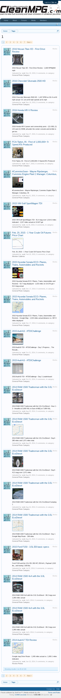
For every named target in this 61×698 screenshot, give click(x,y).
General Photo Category (21, 75)
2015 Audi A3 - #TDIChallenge (26, 331)
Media (33, 20)
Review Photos (17, 663)
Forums (24, 20)
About (15, 20)
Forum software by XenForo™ (12, 692)
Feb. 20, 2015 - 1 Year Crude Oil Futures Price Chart (31, 252)
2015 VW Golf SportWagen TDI (27, 203)
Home (6, 20)
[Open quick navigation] (58, 31)
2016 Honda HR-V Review (25, 110)
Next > (29, 42)
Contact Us (51, 689)
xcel (23, 73)
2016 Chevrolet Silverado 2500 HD (29, 81)
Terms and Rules (54, 692)
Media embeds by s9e (32, 692)
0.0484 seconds (20, 695)
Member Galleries (18, 256)
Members (43, 20)
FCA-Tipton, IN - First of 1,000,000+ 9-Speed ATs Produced (33, 161)
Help (58, 689)
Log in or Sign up (51, 2)
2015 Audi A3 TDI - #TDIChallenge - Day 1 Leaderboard (32, 376)
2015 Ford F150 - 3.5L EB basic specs (30, 547)
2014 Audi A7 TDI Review (24, 640)
